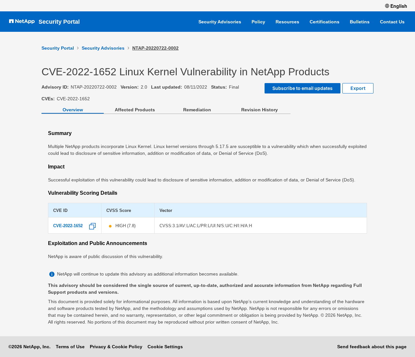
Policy (258, 21)
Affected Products (135, 109)
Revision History (259, 109)
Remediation (197, 109)
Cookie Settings (165, 346)
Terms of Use (70, 346)
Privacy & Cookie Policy (116, 346)
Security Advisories (219, 21)
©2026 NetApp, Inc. (29, 346)
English (398, 6)
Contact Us (392, 21)
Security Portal (59, 21)
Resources (287, 21)
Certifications (324, 21)
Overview (73, 109)
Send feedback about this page (372, 346)
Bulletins (360, 21)
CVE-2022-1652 (68, 226)
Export (357, 88)
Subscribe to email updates (302, 88)
